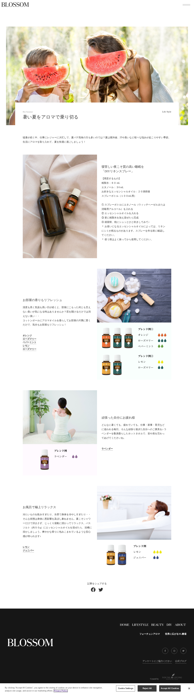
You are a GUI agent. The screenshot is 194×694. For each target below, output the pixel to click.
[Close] (189, 688)
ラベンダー (107, 448)
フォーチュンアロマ (149, 634)
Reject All (147, 688)
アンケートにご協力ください (157, 661)
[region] (97, 688)
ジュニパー (28, 550)
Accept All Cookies (170, 688)
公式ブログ (180, 661)
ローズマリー (29, 339)
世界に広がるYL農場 (175, 634)
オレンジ (27, 335)
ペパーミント (29, 342)
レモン (26, 346)
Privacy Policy (60, 691)
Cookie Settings (125, 688)
